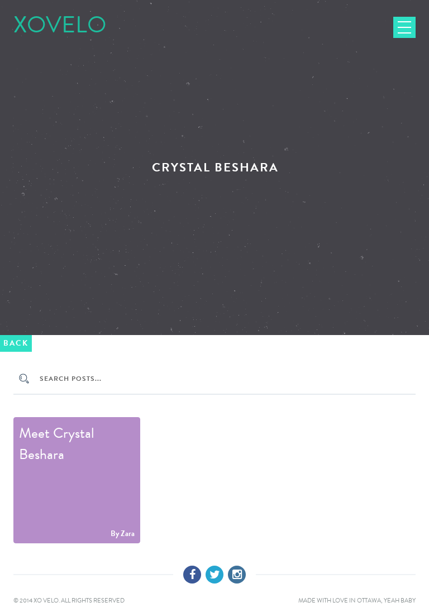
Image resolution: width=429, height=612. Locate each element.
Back (15, 343)
